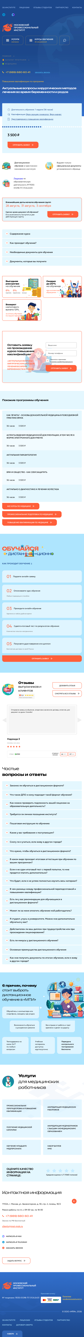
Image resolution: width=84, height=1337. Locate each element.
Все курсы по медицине (19, 506)
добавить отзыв (67, 685)
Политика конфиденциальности (72, 1297)
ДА (63, 754)
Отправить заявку (21, 145)
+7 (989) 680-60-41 (18, 72)
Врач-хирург (56, 114)
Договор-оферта (24, 1325)
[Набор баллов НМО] (62, 1147)
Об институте (8, 7)
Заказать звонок (14, 1248)
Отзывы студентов (42, 7)
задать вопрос (14, 1261)
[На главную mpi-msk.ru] (20, 25)
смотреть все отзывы (65, 693)
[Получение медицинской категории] (21, 1129)
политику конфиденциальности (61, 362)
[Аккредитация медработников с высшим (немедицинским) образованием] (62, 1129)
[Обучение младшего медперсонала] (21, 1147)
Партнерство (62, 7)
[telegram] (3, 14)
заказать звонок (42, 72)
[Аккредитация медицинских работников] (62, 1108)
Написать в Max (14, 1236)
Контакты (77, 7)
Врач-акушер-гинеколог (37, 114)
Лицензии (24, 7)
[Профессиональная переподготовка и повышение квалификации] (21, 1108)
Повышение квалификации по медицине (27, 522)
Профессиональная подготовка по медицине (30, 514)
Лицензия (18, 178)
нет (71, 754)
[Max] (13, 14)
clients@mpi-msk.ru (12, 1226)
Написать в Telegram (16, 1242)
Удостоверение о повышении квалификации (32, 119)
